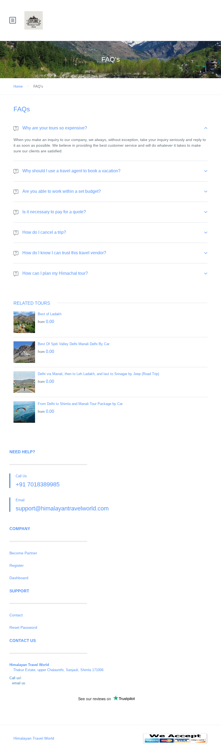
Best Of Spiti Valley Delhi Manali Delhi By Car (73, 344)
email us (18, 683)
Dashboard (18, 578)
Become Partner (23, 553)
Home (18, 86)
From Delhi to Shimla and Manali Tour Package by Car (80, 404)
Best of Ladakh (49, 314)
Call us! (15, 678)
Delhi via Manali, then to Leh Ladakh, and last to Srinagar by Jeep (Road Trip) (98, 374)
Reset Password (23, 627)
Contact (16, 615)
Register (16, 565)
